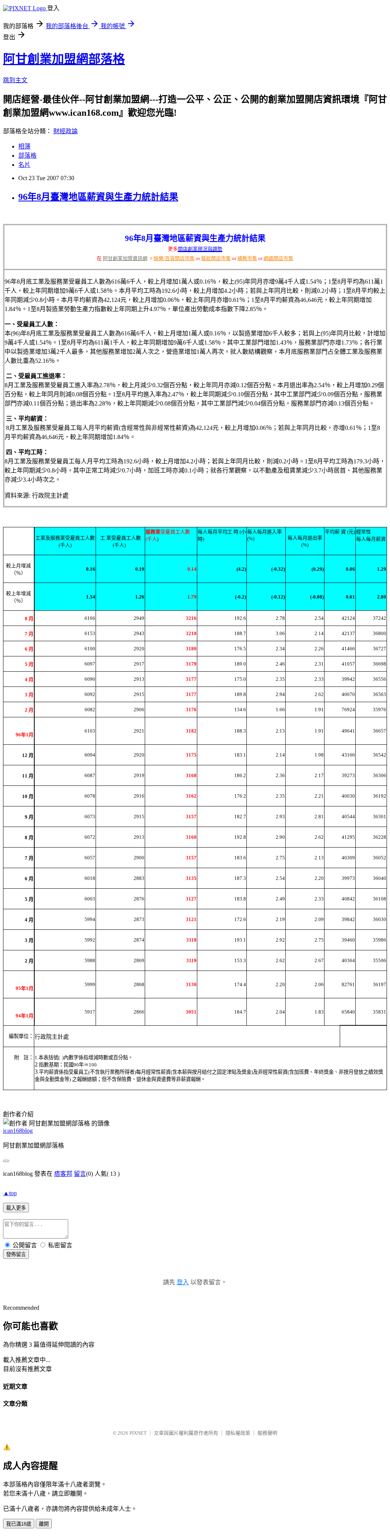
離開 (44, 1524)
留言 (80, 1173)
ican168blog (18, 1130)
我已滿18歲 (18, 1524)
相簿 (24, 146)
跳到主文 (15, 80)
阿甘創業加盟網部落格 (64, 59)
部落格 (27, 155)
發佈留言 (16, 1254)
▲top (10, 1193)
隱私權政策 (237, 1433)
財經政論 (65, 131)
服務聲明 (267, 1433)
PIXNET (138, 1433)
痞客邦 (63, 1173)
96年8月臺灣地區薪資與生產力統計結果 (98, 197)
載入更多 (16, 1208)
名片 (24, 164)
